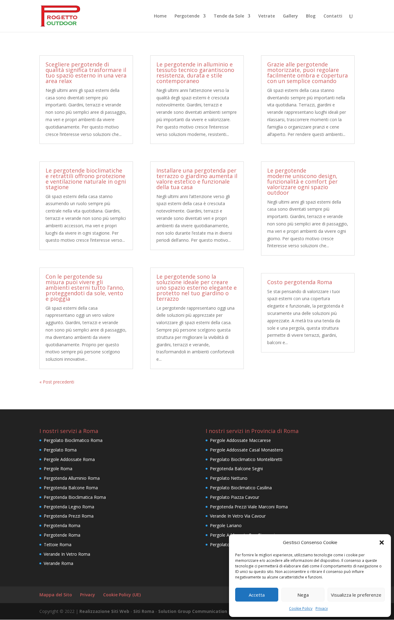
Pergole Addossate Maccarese (240, 440)
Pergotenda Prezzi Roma (69, 516)
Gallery (290, 16)
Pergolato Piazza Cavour (234, 497)
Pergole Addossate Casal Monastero (246, 450)
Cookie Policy (300, 608)
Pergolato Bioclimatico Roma (73, 440)
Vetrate (266, 16)
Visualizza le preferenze (356, 595)
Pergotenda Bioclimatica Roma (75, 497)
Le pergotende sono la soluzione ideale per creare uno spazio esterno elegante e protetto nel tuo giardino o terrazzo (196, 287)
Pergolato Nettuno (228, 478)
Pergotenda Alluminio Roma (72, 478)
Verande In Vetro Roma (67, 554)
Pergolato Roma (60, 450)
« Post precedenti (56, 382)
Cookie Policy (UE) (122, 595)
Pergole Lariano (226, 525)
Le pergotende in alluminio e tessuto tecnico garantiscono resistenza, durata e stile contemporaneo (195, 73)
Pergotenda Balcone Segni (236, 468)
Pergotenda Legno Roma (69, 507)
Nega (303, 595)
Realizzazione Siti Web (104, 611)
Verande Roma (58, 563)
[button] (382, 542)
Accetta (257, 595)
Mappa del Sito (55, 595)
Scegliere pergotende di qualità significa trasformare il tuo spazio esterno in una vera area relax (86, 73)
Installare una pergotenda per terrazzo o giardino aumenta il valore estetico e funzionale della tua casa (196, 179)
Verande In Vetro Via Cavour (238, 516)
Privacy (322, 608)
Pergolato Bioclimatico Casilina (241, 488)
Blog (311, 16)
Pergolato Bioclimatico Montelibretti (246, 459)
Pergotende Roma (62, 535)
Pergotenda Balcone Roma (71, 488)
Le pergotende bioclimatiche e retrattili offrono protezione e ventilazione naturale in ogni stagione (86, 179)
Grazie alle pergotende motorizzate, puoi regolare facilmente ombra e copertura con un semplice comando (307, 73)
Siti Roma (143, 611)
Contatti (333, 16)
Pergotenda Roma (62, 525)
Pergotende (187, 16)
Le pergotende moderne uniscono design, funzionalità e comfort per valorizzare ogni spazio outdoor (302, 181)
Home (160, 16)
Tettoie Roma (57, 544)
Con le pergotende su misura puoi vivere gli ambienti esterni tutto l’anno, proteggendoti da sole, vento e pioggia (85, 287)
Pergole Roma (58, 468)
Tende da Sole (229, 16)
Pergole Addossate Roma (69, 459)
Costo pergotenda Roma (299, 282)
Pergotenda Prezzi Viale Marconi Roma (249, 507)
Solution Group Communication (192, 611)
